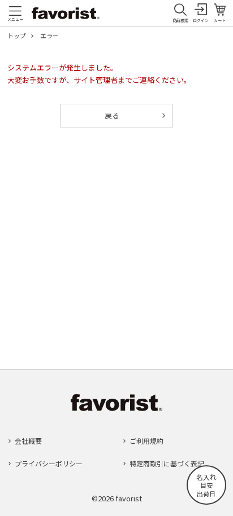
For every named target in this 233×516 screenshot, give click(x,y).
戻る (112, 115)
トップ (16, 36)
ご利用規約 (146, 441)
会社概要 (28, 441)
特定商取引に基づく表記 (167, 463)
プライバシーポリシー (49, 463)
